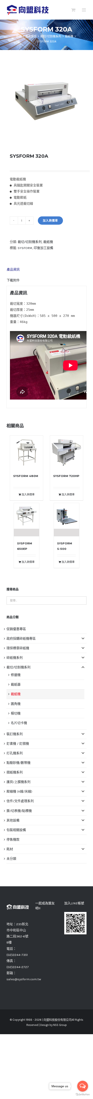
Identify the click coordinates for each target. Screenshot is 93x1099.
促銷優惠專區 (16, 629)
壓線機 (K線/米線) (19, 791)
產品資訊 (13, 269)
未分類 (11, 859)
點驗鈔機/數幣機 (18, 763)
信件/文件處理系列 (20, 801)
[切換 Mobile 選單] (84, 10)
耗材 (9, 849)
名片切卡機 (19, 723)
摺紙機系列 (14, 772)
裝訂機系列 (14, 734)
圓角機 (16, 704)
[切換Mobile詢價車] (73, 10)
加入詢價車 (50, 220)
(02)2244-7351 (17, 955)
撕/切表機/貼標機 (19, 811)
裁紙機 (48, 242)
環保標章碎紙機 (17, 648)
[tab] (46, 269)
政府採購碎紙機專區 (21, 639)
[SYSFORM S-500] (66, 519)
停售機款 (12, 839)
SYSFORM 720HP (66, 476)
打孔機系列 (14, 753)
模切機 (16, 713)
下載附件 (13, 280)
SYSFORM (25, 248)
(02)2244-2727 (17, 967)
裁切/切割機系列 (30, 242)
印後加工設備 (43, 248)
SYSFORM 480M (25, 476)
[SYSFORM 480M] (26, 452)
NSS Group (60, 1025)
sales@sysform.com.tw (23, 979)
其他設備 (12, 820)
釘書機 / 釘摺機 (17, 744)
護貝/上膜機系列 (18, 782)
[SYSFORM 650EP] (26, 519)
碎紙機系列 (14, 658)
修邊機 (16, 675)
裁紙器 (16, 684)
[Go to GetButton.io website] (83, 1094)
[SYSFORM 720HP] (66, 452)
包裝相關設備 (16, 830)
